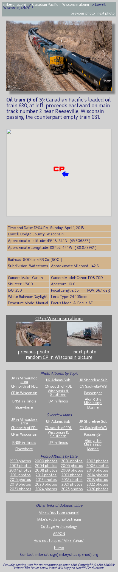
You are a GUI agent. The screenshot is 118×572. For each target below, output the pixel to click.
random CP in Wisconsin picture (59, 358)
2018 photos (97, 480)
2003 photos (21, 466)
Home (59, 548)
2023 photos (20, 489)
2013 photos (71, 475)
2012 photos (46, 475)
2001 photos (72, 461)
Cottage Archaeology (59, 527)
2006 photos (97, 466)
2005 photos (72, 466)
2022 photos (97, 484)
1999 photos (20, 461)
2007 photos (20, 470)
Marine (93, 408)
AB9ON (59, 534)
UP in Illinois (58, 401)
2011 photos (20, 475)
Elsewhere (24, 408)
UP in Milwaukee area (24, 380)
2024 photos (46, 489)
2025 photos (72, 489)
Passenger (93, 393)
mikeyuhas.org (14, 5)
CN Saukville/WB (93, 386)
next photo (106, 13)
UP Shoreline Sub (93, 380)
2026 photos (97, 489)
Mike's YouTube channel (59, 513)
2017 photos (72, 480)
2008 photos (46, 470)
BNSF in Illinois (24, 401)
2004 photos (46, 466)
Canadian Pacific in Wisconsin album (60, 5)
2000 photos (46, 461)
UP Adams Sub (58, 380)
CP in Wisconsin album (59, 319)
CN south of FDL (58, 386)
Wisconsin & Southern (58, 393)
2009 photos (72, 470)
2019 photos (20, 484)
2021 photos (71, 484)
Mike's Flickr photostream (59, 520)
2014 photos (97, 475)
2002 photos (97, 461)
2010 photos (97, 470)
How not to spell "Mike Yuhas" (59, 541)
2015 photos (20, 480)
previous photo (83, 13)
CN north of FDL (24, 386)
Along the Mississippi (93, 401)
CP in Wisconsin (24, 393)
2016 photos (46, 480)
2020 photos (46, 484)
